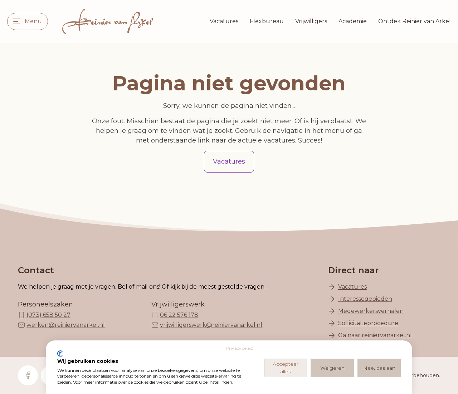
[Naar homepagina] (107, 21)
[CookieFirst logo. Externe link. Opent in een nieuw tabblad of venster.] (60, 353)
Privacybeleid (239, 348)
